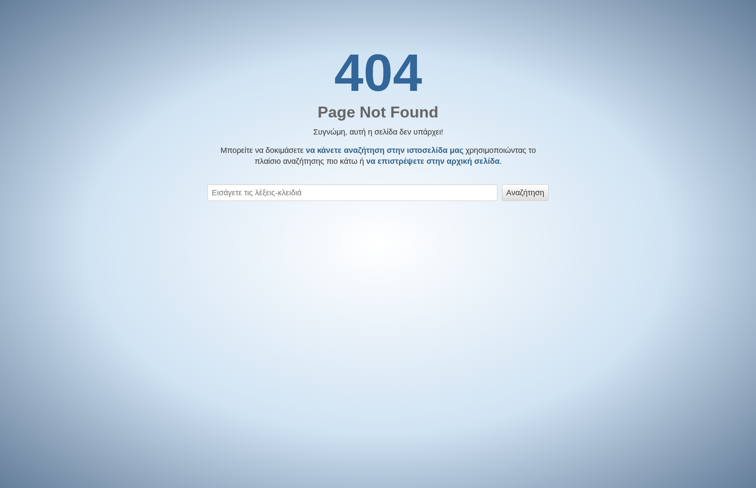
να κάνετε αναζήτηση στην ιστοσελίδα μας (384, 150)
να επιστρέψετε (433, 161)
